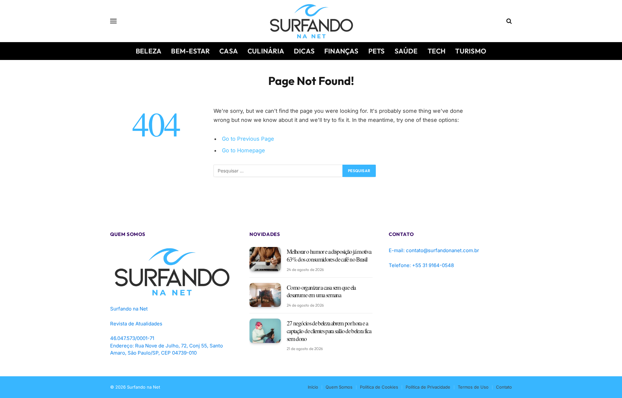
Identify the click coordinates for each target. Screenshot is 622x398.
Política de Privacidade (428, 387)
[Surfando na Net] (311, 21)
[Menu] (113, 21)
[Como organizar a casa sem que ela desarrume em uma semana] (265, 295)
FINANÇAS (341, 51)
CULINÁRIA (266, 51)
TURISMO (470, 51)
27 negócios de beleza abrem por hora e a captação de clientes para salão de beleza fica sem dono (329, 330)
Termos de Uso (473, 387)
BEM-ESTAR (190, 51)
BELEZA (148, 51)
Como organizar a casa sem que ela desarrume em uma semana (321, 291)
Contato (504, 387)
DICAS (304, 51)
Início (313, 387)
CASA (228, 51)
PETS (376, 51)
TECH (437, 51)
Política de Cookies (379, 387)
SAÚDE (406, 51)
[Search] (508, 21)
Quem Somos (339, 387)
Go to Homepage (243, 150)
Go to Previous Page (248, 138)
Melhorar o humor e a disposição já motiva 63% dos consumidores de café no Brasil (329, 255)
